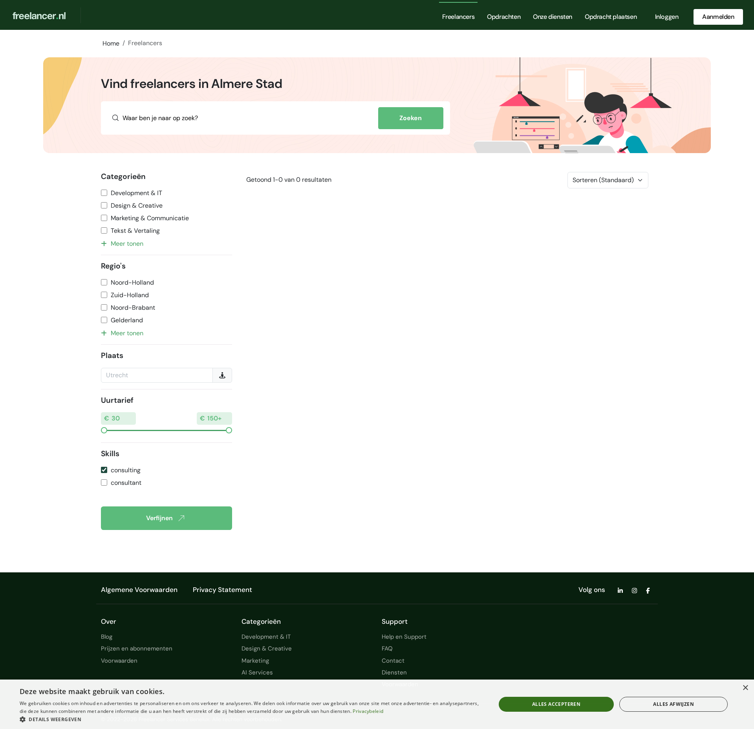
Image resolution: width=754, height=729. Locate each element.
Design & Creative (137, 205)
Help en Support (404, 637)
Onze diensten (552, 17)
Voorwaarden (119, 661)
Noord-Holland (132, 282)
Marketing (255, 661)
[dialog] (377, 704)
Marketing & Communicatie (150, 218)
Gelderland (127, 320)
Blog (106, 637)
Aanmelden (718, 17)
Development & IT (136, 193)
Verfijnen (159, 518)
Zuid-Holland (130, 295)
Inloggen (667, 17)
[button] (251, 719)
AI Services (257, 672)
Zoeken (410, 118)
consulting (126, 470)
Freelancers (458, 17)
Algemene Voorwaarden (139, 589)
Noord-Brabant (133, 307)
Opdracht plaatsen (611, 17)
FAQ (387, 648)
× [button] (745, 688)
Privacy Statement (222, 589)
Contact (393, 661)
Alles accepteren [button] (556, 704)
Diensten (394, 672)
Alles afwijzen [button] (673, 704)
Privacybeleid (368, 711)
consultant (126, 483)
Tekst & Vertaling (135, 231)
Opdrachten (503, 17)
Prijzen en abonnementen (136, 648)
